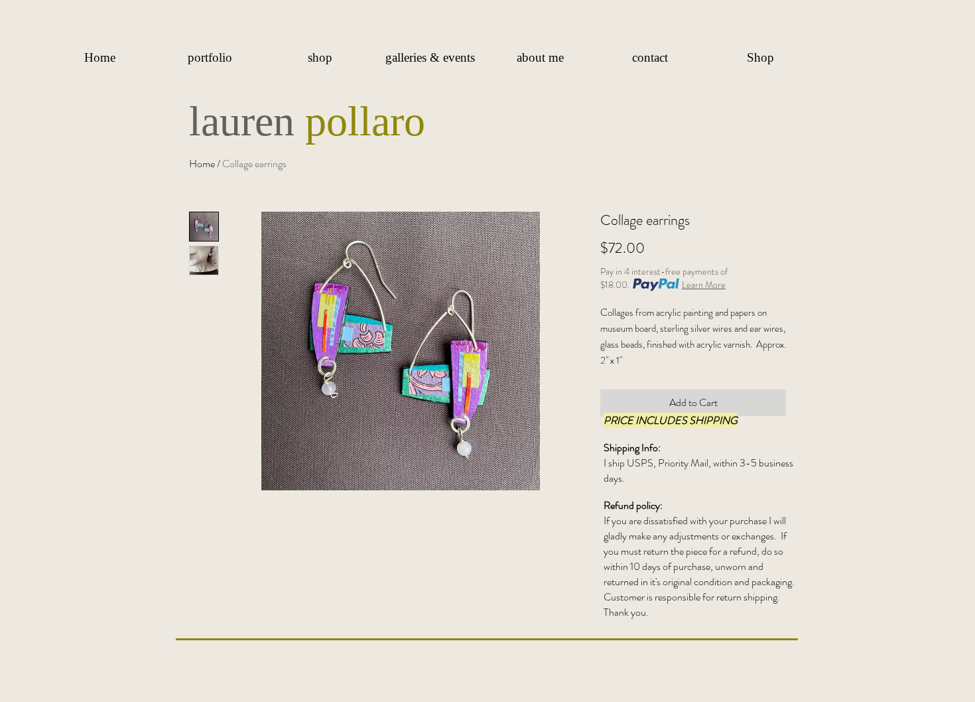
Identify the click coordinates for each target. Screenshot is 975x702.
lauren (247, 121)
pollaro (365, 121)
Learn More (704, 284)
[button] (210, 57)
